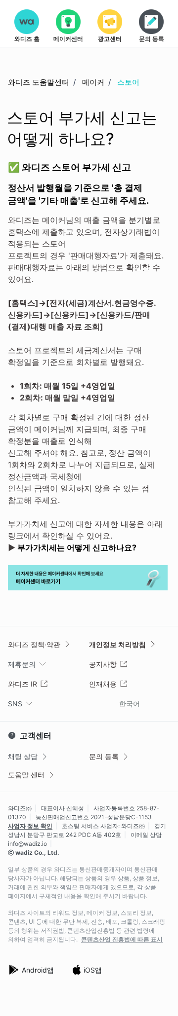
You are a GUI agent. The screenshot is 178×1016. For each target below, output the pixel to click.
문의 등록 (104, 756)
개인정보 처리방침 (117, 644)
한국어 (129, 703)
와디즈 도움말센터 (38, 82)
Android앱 (38, 970)
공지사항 (103, 664)
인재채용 (103, 684)
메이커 (93, 82)
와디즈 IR (22, 684)
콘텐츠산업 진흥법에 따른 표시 (122, 939)
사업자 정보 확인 (30, 826)
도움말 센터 (26, 774)
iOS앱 (93, 970)
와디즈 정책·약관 (34, 644)
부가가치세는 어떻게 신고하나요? (76, 547)
